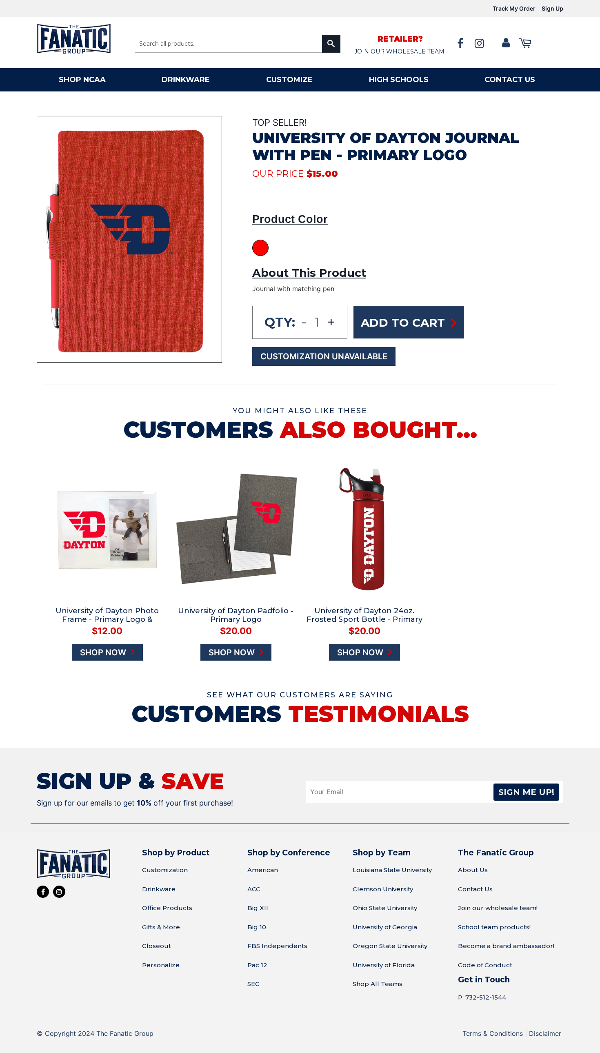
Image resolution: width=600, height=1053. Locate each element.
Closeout (156, 946)
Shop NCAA (82, 79)
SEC (253, 984)
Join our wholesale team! (498, 908)
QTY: (279, 322)
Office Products (167, 908)
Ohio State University (385, 908)
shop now (104, 652)
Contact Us (475, 889)
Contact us (509, 79)
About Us (473, 870)
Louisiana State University (392, 870)
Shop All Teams (377, 984)
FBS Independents (277, 946)
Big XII (257, 908)
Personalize (161, 965)
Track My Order (514, 8)
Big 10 (256, 927)
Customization (165, 870)
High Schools (399, 79)
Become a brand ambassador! (506, 946)
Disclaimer (545, 1033)
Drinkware (186, 79)
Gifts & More (161, 927)
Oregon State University (390, 946)
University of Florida (384, 965)
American (262, 870)
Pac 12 (257, 965)
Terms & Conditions (492, 1033)
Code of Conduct (485, 965)
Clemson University (383, 889)
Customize (289, 79)
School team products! (494, 927)
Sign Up (552, 8)
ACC (253, 889)
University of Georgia (385, 927)
